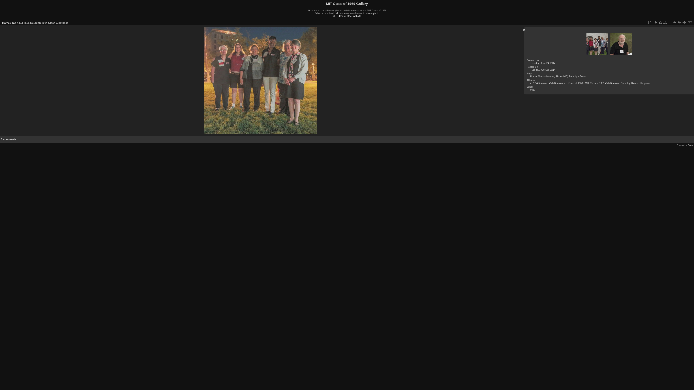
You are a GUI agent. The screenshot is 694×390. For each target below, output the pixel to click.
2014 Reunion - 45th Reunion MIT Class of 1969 (558, 83)
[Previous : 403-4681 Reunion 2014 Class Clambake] (679, 22)
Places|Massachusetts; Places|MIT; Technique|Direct (558, 76)
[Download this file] (665, 22)
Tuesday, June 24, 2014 (542, 63)
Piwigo (690, 145)
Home (6, 22)
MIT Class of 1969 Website (347, 16)
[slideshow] (656, 22)
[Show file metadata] (660, 22)
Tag (14, 22)
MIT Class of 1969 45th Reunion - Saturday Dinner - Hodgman (617, 83)
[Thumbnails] (674, 22)
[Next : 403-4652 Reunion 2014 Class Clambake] (684, 22)
